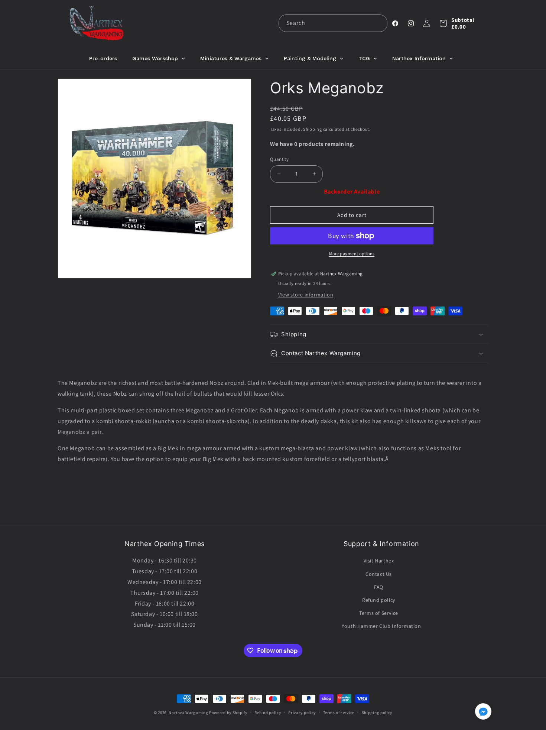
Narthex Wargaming (188, 712)
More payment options (352, 253)
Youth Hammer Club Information (381, 626)
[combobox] (333, 23)
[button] (443, 23)
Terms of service (338, 712)
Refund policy (378, 600)
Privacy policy (302, 712)
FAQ (378, 587)
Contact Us (378, 574)
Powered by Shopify (228, 712)
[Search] (379, 23)
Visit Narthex (379, 560)
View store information (305, 294)
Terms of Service (378, 613)
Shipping (312, 129)
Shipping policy (377, 712)
